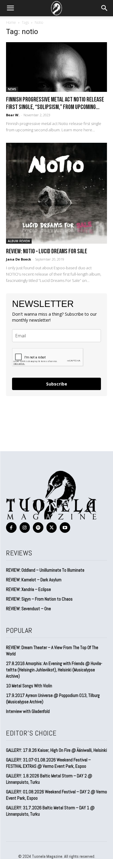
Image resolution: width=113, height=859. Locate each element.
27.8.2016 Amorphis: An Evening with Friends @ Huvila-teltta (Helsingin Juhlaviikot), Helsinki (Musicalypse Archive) (54, 670)
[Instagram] (25, 527)
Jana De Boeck (18, 259)
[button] (10, 8)
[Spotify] (38, 527)
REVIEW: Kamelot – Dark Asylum (33, 580)
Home (11, 22)
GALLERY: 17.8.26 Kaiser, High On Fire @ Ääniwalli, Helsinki (56, 750)
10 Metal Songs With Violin (29, 686)
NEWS (12, 89)
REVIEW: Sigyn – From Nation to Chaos (39, 599)
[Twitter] (51, 527)
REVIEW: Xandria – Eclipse (28, 589)
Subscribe (56, 384)
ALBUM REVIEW (19, 241)
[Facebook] (11, 527)
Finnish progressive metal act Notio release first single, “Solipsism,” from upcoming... (55, 103)
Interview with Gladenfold (28, 711)
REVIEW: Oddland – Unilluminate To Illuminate (45, 570)
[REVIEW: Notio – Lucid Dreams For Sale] (56, 193)
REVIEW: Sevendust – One (28, 608)
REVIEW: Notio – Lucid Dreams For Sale (46, 251)
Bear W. (12, 115)
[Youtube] (65, 527)
